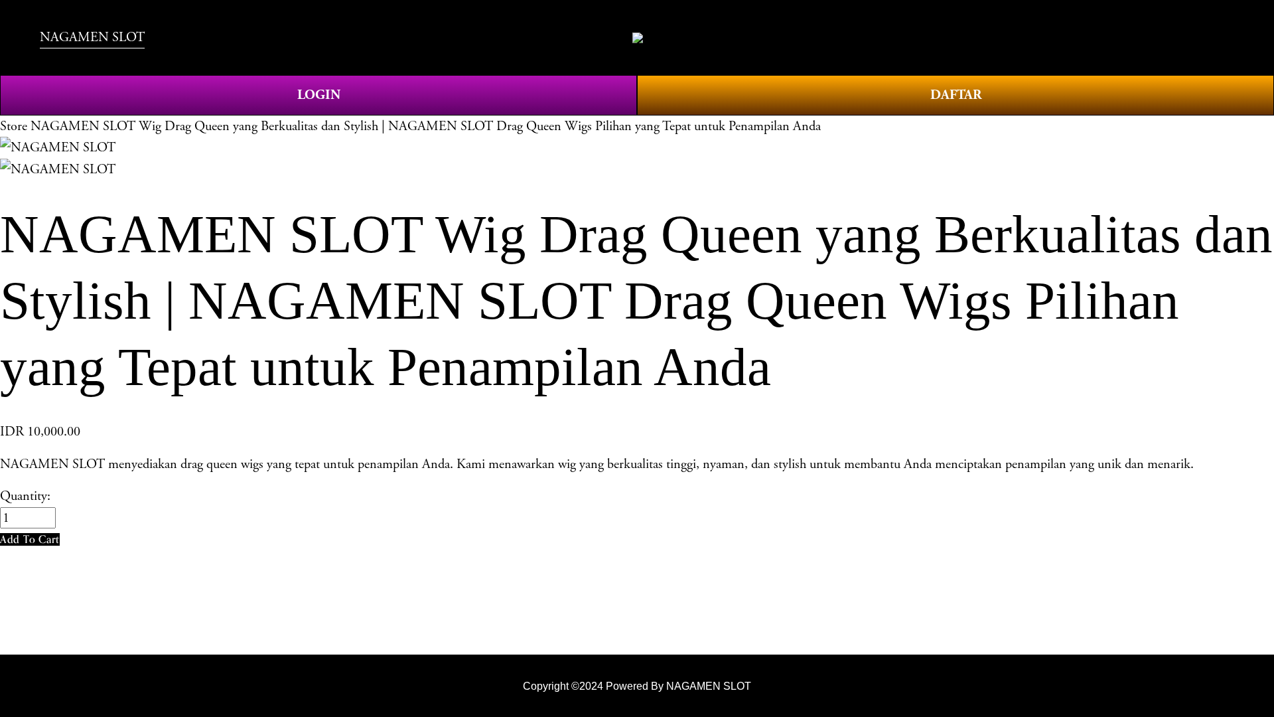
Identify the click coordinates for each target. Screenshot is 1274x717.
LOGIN (318, 95)
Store (13, 126)
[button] (30, 539)
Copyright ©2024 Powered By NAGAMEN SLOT (637, 686)
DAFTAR (955, 95)
